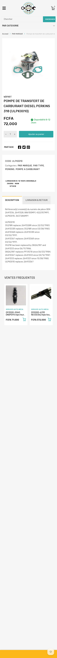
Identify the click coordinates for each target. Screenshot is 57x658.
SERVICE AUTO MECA (14, 309)
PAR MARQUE (24, 165)
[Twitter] (24, 147)
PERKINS (9, 169)
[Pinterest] (28, 147)
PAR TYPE (38, 165)
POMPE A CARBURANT (27, 169)
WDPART (8, 97)
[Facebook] (19, 147)
